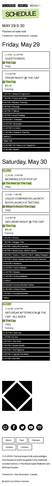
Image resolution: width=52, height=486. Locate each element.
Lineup (23, 5)
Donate (9, 447)
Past (21, 440)
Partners (36, 440)
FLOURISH (9, 5)
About (8, 440)
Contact (25, 447)
